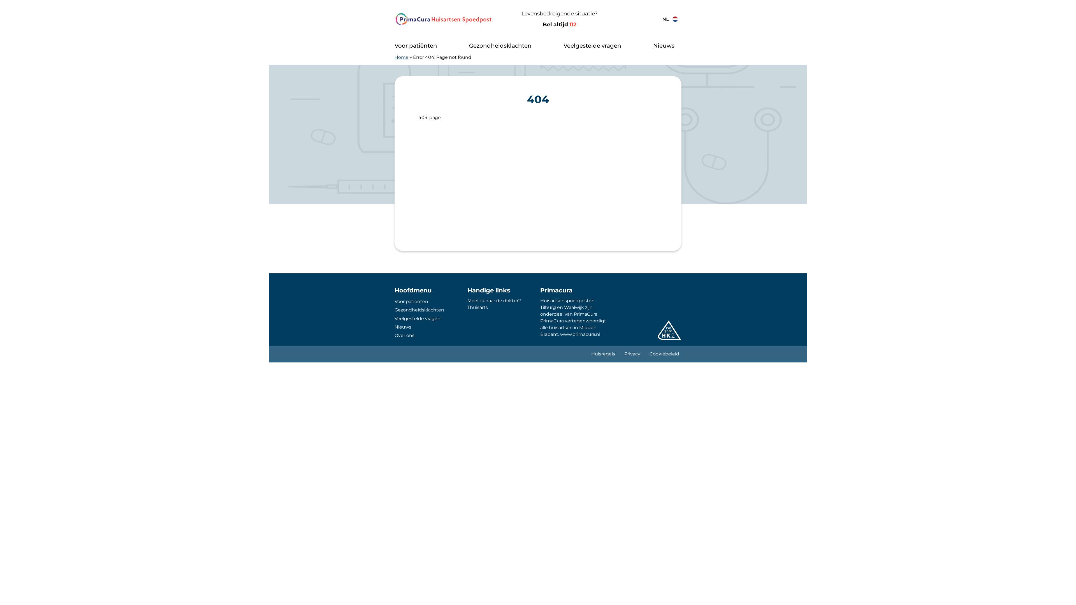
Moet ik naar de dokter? (494, 300)
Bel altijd (559, 24)
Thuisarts (477, 307)
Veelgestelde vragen (592, 45)
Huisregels (603, 354)
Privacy (632, 354)
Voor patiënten (416, 45)
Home (402, 57)
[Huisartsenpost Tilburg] (444, 19)
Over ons (404, 335)
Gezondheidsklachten (500, 45)
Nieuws (663, 45)
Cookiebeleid (664, 354)
